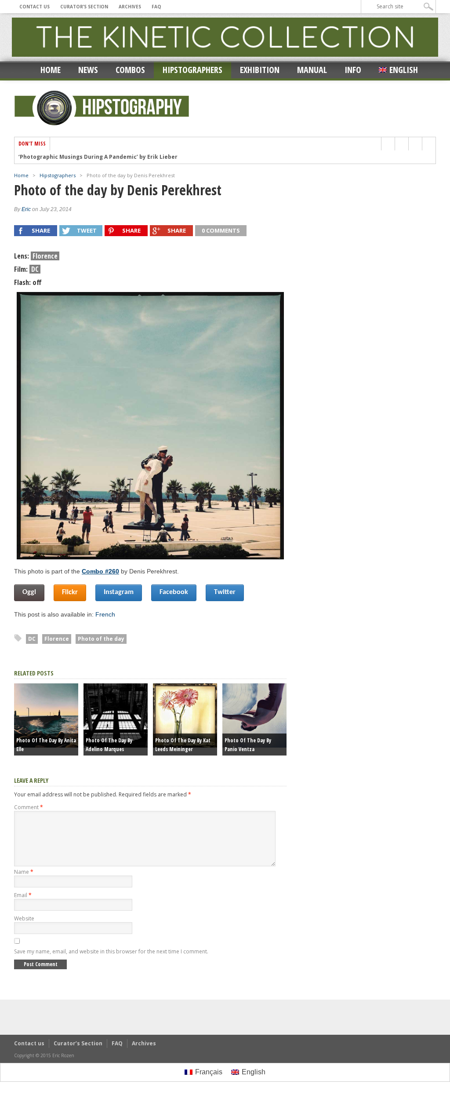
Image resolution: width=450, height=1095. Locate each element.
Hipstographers (192, 70)
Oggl (29, 592)
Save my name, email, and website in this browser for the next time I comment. (111, 951)
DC (32, 638)
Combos (130, 70)
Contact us (34, 7)
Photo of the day (101, 638)
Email (23, 895)
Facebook (174, 592)
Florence (56, 638)
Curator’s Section (84, 7)
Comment (28, 807)
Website (24, 918)
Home (50, 70)
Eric (26, 209)
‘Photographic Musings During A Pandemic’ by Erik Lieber (98, 157)
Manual (312, 70)
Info (353, 70)
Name (23, 872)
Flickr (70, 592)
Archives (130, 7)
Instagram (119, 592)
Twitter (225, 592)
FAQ (156, 7)
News (88, 70)
